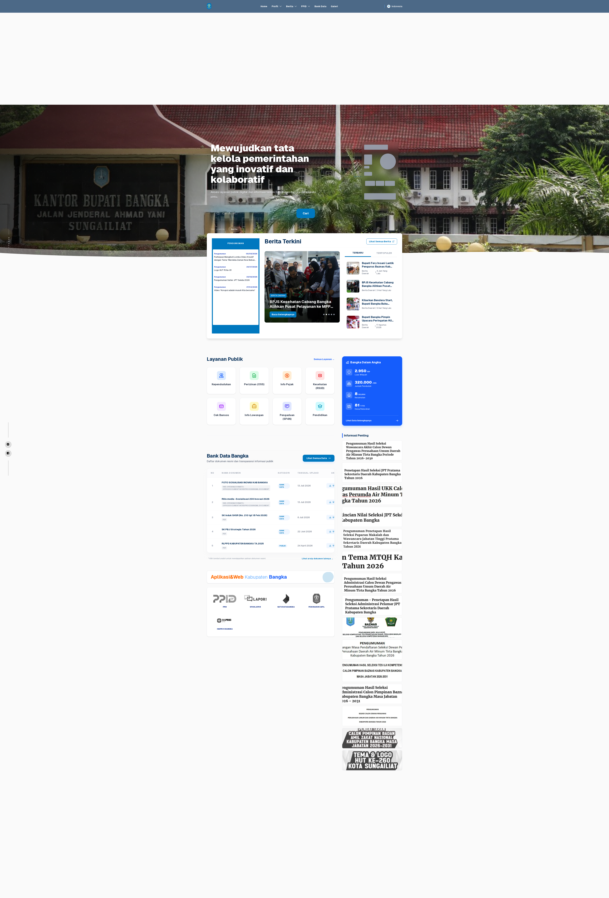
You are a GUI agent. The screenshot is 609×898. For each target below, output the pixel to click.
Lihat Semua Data (317, 458)
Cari (306, 203)
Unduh (336, 485)
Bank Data (320, 6)
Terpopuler (384, 253)
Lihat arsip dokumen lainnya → (317, 558)
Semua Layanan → (324, 359)
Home (264, 6)
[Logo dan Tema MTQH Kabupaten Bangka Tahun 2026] (372, 561)
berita (234, 219)
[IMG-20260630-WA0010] (372, 650)
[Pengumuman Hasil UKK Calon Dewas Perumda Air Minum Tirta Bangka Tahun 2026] (372, 495)
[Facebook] (8, 453)
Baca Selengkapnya (283, 314)
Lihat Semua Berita (380, 241)
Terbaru (357, 252)
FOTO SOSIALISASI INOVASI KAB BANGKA (245, 482)
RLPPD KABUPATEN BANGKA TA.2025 (243, 543)
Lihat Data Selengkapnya (358, 420)
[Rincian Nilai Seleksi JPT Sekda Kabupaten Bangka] (372, 517)
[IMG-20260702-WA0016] (372, 627)
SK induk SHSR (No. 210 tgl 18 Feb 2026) (244, 515)
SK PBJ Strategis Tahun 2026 (239, 529)
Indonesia (395, 6)
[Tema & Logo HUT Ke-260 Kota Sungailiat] (372, 760)
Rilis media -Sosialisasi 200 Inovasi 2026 (245, 499)
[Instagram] (8, 444)
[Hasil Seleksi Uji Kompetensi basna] (372, 672)
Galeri (334, 6)
